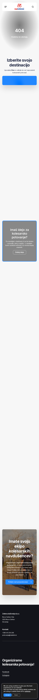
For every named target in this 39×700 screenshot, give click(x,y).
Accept (8, 695)
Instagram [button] (5, 675)
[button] (5, 7)
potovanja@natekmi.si (9, 635)
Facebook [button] (5, 672)
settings (27, 691)
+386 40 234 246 (8, 633)
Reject (16, 695)
